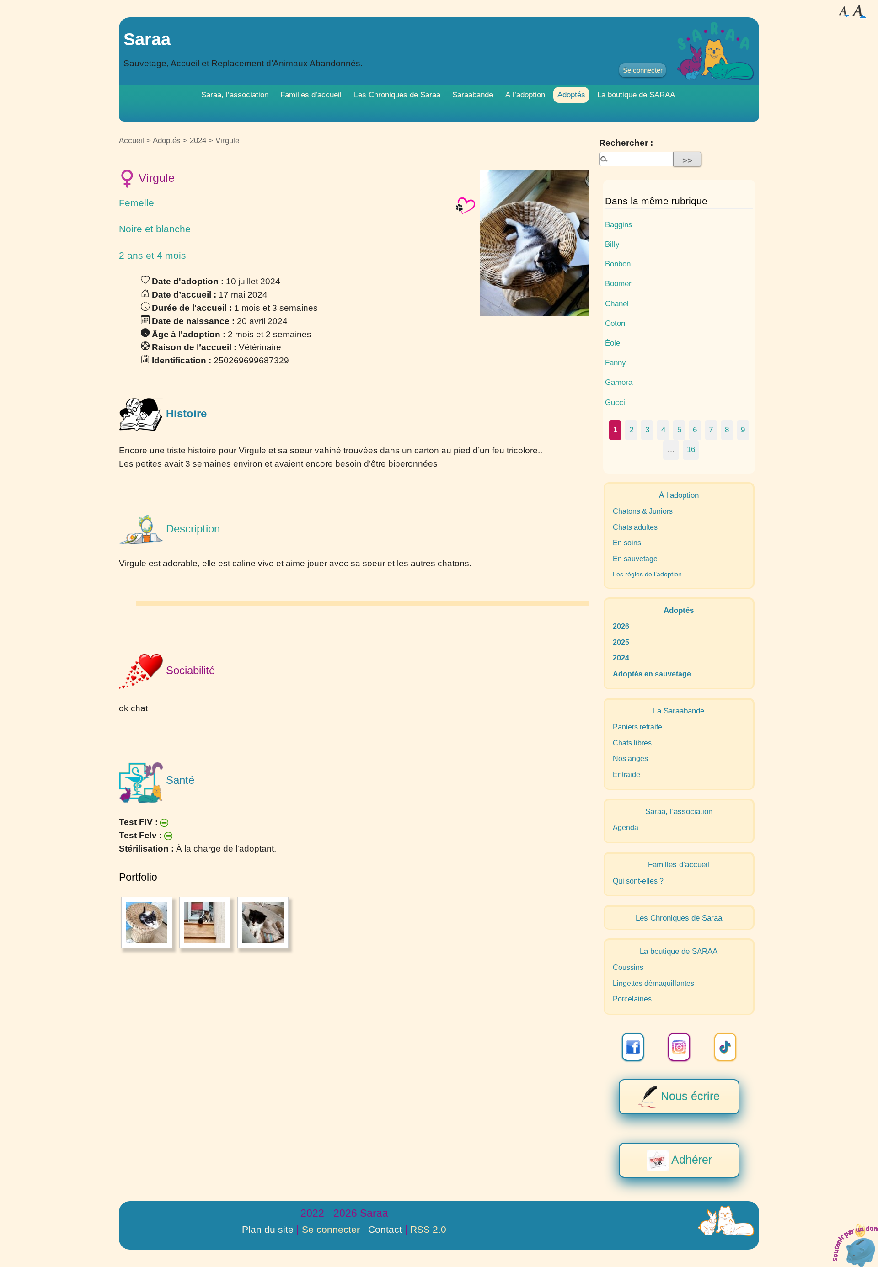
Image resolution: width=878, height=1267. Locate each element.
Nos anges (630, 758)
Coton (615, 323)
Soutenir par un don (855, 1244)
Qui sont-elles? (638, 881)
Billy (612, 244)
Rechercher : (626, 143)
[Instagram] (679, 1047)
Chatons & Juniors (643, 511)
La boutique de (636, 94)
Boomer (618, 283)
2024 (198, 140)
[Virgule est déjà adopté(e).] (465, 205)
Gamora (618, 382)
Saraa (147, 39)
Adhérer (690, 1159)
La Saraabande (678, 710)
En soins (627, 543)
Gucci (615, 402)
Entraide (626, 774)
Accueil (131, 140)
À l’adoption (525, 94)
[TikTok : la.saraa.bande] (725, 1047)
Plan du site (268, 1229)
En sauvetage (635, 559)
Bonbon (618, 263)
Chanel (617, 303)
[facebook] (633, 1047)
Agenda (625, 827)
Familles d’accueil (311, 94)
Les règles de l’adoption (647, 574)
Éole (612, 342)
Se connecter (643, 70)
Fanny (615, 362)
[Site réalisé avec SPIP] (726, 1220)
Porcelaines (632, 999)
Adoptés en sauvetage (652, 674)
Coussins (628, 967)
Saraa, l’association (234, 94)
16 (691, 449)
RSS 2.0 (428, 1229)
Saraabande (472, 94)
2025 (621, 642)
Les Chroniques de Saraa (397, 94)
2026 (621, 626)
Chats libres (632, 743)
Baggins (618, 224)
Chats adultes (635, 527)
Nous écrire (689, 1095)
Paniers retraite (637, 727)
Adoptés (571, 94)
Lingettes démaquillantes (653, 983)
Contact (385, 1229)
